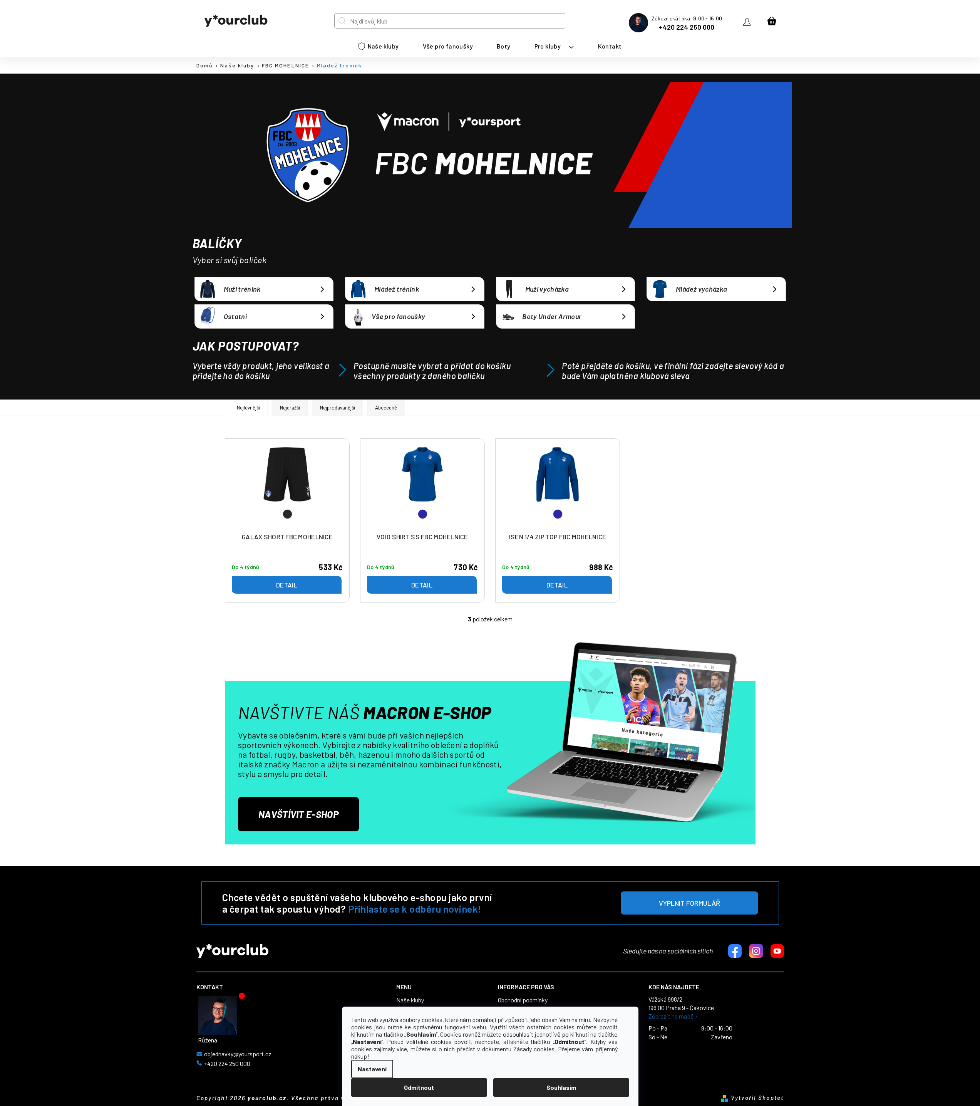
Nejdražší (290, 407)
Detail (286, 585)
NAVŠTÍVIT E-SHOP (298, 814)
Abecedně (386, 407)
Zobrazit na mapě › (672, 1016)
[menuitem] (379, 46)
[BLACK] (287, 487)
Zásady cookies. (534, 1048)
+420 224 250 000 (686, 27)
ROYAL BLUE (422, 514)
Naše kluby (410, 1000)
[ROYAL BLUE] (422, 487)
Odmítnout (419, 1087)
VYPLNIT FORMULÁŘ (689, 903)
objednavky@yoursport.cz (237, 1054)
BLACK (287, 514)
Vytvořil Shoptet (757, 1097)
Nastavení (372, 1068)
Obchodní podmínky (523, 1000)
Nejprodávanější (337, 407)
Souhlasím (561, 1087)
